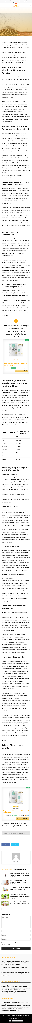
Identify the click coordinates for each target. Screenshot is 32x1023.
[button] (30, 5)
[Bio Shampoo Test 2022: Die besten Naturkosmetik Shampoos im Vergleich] (5, 889)
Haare (6, 8)
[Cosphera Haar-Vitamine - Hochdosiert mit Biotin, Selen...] (16, 349)
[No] (30, 1018)
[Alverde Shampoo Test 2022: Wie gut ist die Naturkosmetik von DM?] (5, 903)
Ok (10, 1020)
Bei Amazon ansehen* (21, 371)
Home (2, 8)
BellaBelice (16, 862)
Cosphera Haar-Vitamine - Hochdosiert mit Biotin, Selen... (15, 364)
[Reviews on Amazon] (16, 359)
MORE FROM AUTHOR (20, 869)
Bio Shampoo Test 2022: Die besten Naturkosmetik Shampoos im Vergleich (20, 889)
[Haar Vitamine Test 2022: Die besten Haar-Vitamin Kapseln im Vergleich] (5, 882)
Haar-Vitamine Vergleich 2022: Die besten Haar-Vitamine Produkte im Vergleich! (19, 875)
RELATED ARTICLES (6, 869)
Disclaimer (17, 992)
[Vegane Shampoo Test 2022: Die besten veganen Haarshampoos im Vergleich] (5, 896)
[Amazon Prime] (26, 368)
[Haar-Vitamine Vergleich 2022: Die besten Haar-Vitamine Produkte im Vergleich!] (5, 875)
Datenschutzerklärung (18, 1020)
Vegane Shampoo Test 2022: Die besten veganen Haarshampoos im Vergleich (20, 896)
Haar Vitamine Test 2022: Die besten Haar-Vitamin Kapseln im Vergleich (19, 882)
